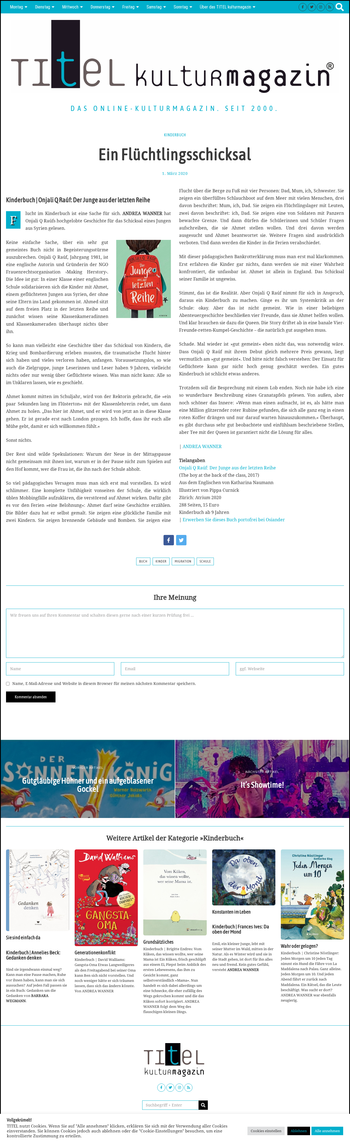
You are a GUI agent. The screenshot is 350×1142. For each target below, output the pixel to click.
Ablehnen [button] (299, 1130)
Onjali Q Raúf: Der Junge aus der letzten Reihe (227, 468)
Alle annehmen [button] (327, 1130)
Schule (205, 561)
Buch (143, 561)
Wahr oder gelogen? (299, 946)
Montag (16, 7)
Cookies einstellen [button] (266, 1130)
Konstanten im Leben (231, 912)
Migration (183, 561)
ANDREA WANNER (202, 446)
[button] (203, 1105)
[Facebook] (303, 7)
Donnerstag (100, 7)
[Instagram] (321, 7)
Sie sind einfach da (23, 937)
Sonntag (181, 7)
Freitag (128, 7)
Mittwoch (70, 7)
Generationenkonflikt (95, 952)
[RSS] (330, 7)
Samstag (154, 7)
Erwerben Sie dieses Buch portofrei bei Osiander (234, 520)
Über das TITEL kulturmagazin (225, 7)
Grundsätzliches (158, 942)
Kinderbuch (175, 135)
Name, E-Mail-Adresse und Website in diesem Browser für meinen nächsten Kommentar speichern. (104, 683)
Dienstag (42, 7)
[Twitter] (312, 7)
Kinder (161, 561)
